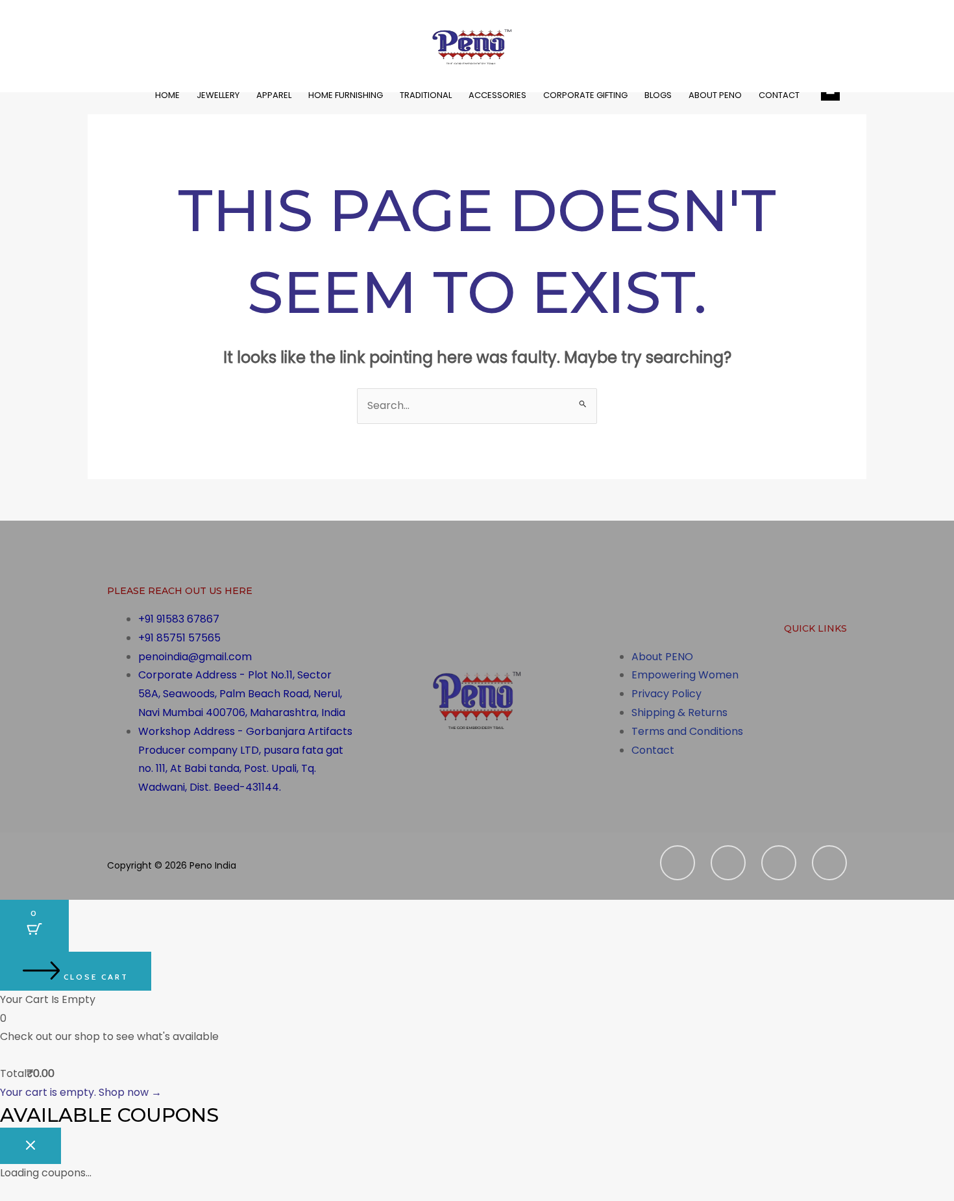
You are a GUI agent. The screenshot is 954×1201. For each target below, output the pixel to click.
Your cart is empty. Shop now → (81, 1092)
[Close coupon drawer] (30, 1146)
